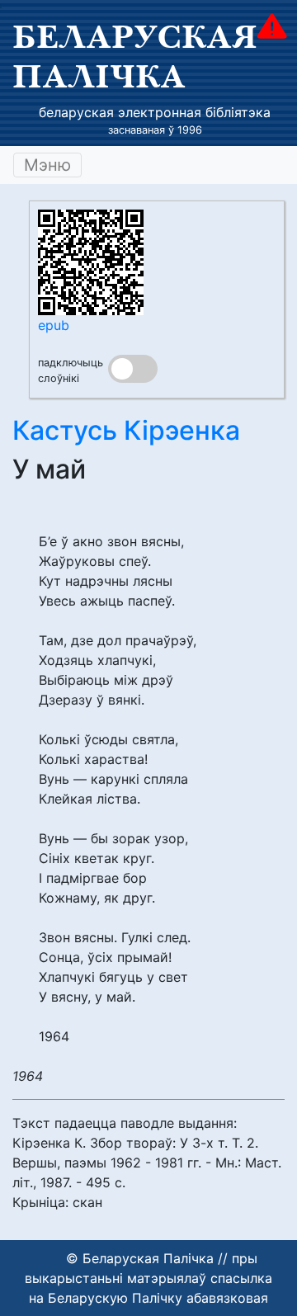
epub (53, 325)
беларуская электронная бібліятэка (155, 112)
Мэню (47, 165)
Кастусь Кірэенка (126, 430)
